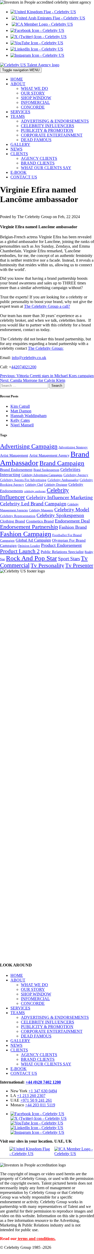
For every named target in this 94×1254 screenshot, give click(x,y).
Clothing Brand (12, 521)
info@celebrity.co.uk (29, 357)
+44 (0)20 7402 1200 (43, 1082)
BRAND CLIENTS (38, 163)
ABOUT (17, 84)
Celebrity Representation (18, 516)
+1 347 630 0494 (42, 1091)
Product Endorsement (61, 545)
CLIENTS (19, 154)
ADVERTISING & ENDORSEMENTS (55, 121)
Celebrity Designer (55, 484)
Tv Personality (47, 565)
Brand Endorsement (16, 470)
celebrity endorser (35, 491)
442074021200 (23, 367)
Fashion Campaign (25, 534)
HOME (16, 79)
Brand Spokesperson (46, 470)
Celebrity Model (71, 509)
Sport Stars (69, 558)
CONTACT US (23, 177)
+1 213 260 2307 (31, 1095)
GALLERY (20, 144)
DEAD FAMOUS (36, 140)
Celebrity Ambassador (63, 480)
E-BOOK (18, 172)
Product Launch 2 (20, 551)
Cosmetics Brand (40, 521)
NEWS (16, 149)
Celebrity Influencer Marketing (59, 497)
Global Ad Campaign (33, 540)
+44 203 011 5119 (40, 1105)
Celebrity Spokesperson (60, 515)
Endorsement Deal (72, 521)
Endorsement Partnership (29, 527)
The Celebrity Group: (45, 348)
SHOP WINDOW (36, 98)
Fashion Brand (73, 527)
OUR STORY (33, 93)
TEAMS (17, 116)
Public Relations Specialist (62, 552)
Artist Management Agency (49, 455)
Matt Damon (20, 411)
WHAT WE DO (34, 88)
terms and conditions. (37, 1238)
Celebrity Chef (34, 484)
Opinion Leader (29, 546)
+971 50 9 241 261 (36, 1100)
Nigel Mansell (22, 425)
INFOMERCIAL (35, 102)
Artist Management (14, 455)
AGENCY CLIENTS (39, 158)
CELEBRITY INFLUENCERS (47, 126)
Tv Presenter (79, 565)
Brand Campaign (61, 463)
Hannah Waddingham (28, 415)
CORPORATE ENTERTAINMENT (52, 135)
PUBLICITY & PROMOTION (47, 130)
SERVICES (20, 112)
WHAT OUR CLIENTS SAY (46, 168)
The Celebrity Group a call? (47, 306)
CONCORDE (33, 107)
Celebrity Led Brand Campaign (33, 503)
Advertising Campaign (28, 446)
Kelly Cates (20, 420)
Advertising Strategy (73, 447)
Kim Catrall (20, 406)
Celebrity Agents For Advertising (23, 480)
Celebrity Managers (41, 510)
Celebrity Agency (75, 475)
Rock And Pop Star (31, 558)
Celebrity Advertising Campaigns (41, 475)
